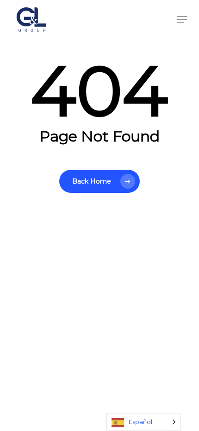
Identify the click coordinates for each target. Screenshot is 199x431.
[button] (182, 19)
